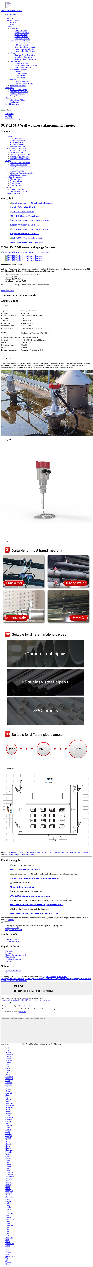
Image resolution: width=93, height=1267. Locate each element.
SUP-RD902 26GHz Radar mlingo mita (19, 854)
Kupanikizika (15, 61)
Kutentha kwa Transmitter (24, 84)
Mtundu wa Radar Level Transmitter (14, 981)
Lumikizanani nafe (12, 104)
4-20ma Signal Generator (34, 979)
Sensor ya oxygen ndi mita (24, 49)
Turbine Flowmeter (21, 37)
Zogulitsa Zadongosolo (18, 69)
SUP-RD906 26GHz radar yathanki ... (28, 242)
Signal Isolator (20, 75)
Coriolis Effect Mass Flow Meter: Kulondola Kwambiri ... (36, 878)
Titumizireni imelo (7, 291)
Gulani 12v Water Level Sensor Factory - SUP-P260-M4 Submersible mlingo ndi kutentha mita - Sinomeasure (50, 852)
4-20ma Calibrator (64, 979)
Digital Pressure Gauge (23, 67)
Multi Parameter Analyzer (24, 43)
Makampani (9, 88)
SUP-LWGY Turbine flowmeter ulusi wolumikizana (34, 913)
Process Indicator (21, 73)
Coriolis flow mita (21, 31)
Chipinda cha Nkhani (17, 100)
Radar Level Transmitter (23, 57)
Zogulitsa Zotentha (49, 977)
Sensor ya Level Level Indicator (12, 979)
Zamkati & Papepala (17, 94)
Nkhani (8, 98)
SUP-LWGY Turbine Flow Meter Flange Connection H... (36, 904)
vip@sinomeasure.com (13, 930)
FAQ (12, 24)
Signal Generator (21, 77)
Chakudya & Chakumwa (19, 92)
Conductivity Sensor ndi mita (25, 47)
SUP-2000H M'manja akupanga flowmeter (30, 896)
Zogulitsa (8, 27)
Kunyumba (9, 18)
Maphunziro (14, 102)
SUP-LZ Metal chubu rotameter (25, 869)
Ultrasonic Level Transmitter (25, 55)
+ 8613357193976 (12, 928)
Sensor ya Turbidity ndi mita (25, 51)
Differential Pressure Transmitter (26, 65)
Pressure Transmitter (22, 63)
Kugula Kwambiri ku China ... (24, 225)
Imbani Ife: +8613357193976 (11, 11)
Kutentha (13, 79)
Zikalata (13, 22)
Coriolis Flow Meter (17, 138)
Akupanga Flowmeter (22, 39)
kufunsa (11, 920)
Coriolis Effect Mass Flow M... (24, 207)
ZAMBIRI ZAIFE (12, 20)
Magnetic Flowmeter (22, 33)
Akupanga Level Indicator (81, 979)
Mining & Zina (15, 96)
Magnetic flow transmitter (22, 887)
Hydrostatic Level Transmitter (25, 59)
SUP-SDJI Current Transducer (24, 216)
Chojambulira (19, 71)
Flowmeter (14, 29)
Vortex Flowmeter (21, 35)
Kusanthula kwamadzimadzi (20, 41)
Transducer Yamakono (18, 86)
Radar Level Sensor (50, 979)
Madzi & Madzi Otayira (18, 90)
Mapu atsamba (62, 977)
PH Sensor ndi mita (21, 45)
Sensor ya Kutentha (22, 82)
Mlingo (12, 53)
